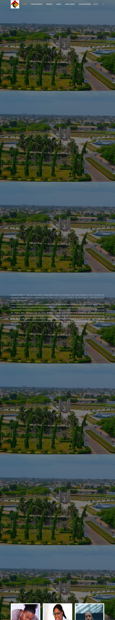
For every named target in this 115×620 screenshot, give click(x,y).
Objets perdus (70, 4)
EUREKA (95, 4)
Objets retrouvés (85, 4)
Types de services (36, 4)
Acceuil (24, 4)
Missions (49, 4)
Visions (58, 4)
